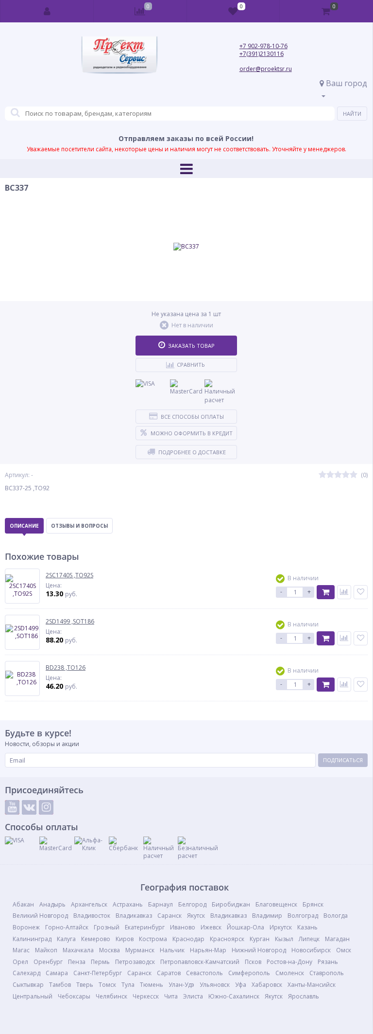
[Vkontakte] (29, 807)
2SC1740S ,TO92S (69, 575)
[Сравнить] (344, 592)
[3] (338, 475)
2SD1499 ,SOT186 (70, 621)
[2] (330, 475)
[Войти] (47, 11)
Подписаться (343, 760)
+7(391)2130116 (261, 54)
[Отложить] (361, 592)
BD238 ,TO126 (65, 668)
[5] (353, 475)
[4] (346, 475)
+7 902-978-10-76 (263, 46)
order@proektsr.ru (265, 69)
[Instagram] (46, 807)
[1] (322, 475)
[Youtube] (12, 807)
